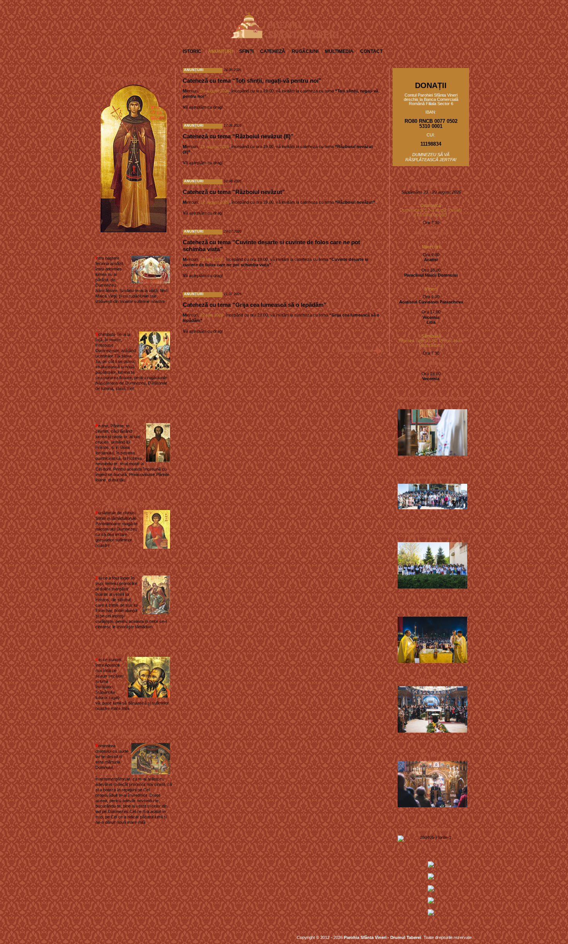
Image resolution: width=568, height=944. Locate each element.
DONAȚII (431, 85)
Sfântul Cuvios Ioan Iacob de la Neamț (133, 415)
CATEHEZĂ (272, 51)
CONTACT (371, 51)
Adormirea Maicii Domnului (133, 249)
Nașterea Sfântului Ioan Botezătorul (134, 735)
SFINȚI (246, 51)
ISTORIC (192, 51)
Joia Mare (431, 754)
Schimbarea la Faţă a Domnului (134, 325)
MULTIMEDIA (339, 51)
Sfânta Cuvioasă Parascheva (134, 78)
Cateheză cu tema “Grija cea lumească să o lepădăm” (255, 304)
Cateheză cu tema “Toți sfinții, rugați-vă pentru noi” (252, 80)
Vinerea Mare (431, 680)
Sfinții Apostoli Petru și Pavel (133, 650)
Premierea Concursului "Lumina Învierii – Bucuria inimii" (431, 534)
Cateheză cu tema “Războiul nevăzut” (234, 192)
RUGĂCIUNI (305, 51)
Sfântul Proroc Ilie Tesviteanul (134, 569)
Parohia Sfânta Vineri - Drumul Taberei (382, 937)
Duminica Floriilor (431, 829)
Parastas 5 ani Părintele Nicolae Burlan (431, 401)
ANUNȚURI (220, 51)
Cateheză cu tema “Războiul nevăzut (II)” (238, 136)
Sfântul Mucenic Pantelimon (133, 504)
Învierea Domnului (431, 610)
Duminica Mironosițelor (430, 477)
